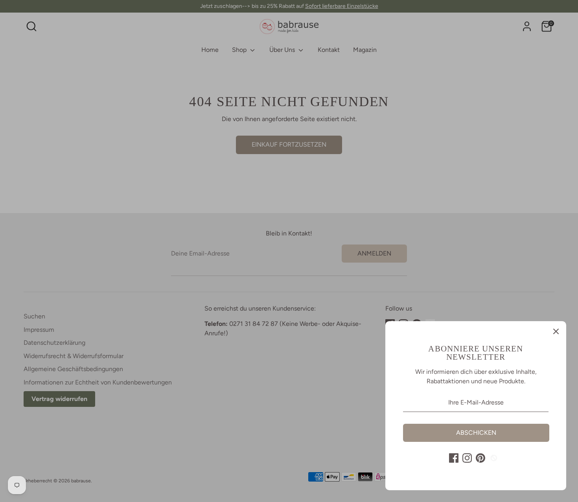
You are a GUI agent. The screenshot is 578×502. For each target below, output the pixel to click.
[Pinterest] (480, 458)
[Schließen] (556, 331)
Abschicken (476, 432)
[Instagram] (467, 458)
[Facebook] (453, 458)
